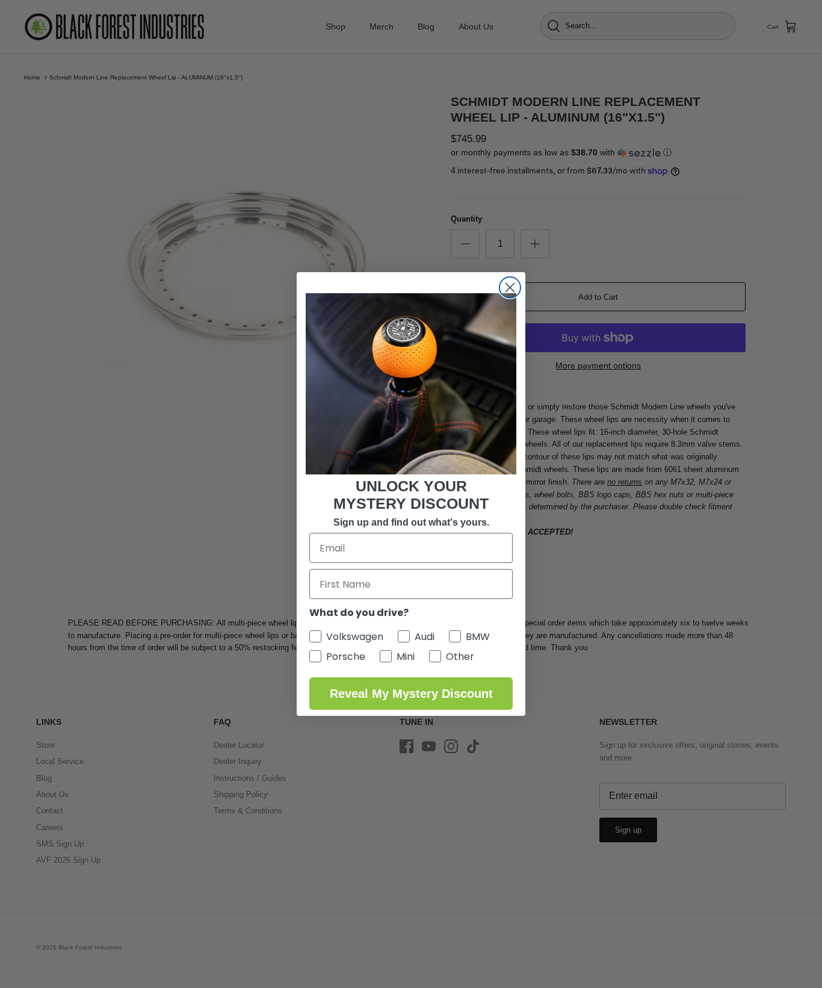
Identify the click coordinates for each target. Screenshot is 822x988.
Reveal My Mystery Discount (411, 693)
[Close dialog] (510, 287)
